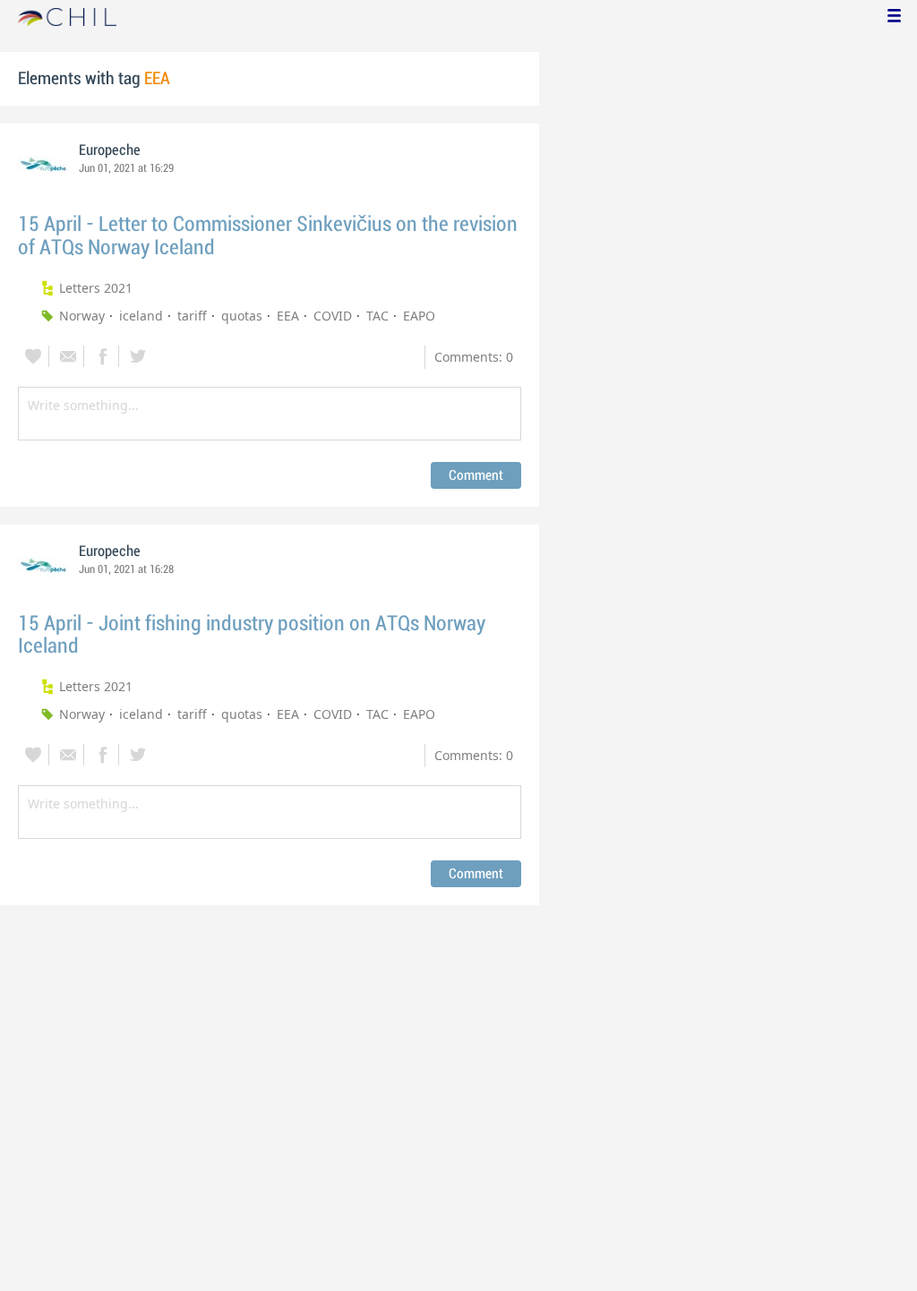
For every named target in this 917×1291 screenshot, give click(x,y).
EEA (288, 315)
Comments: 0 (473, 356)
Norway (82, 315)
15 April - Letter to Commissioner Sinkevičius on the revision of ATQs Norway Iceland (268, 236)
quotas (241, 315)
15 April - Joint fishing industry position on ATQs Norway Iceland (251, 634)
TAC (377, 315)
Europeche (110, 150)
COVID (332, 315)
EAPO (419, 315)
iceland (141, 315)
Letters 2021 (96, 287)
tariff (192, 315)
